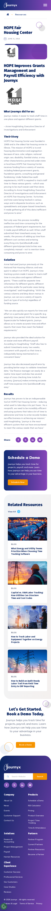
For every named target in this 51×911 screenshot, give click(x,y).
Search (40, 776)
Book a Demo (25, 745)
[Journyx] (10, 5)
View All (12, 511)
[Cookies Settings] (4, 906)
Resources (20, 14)
